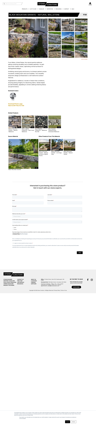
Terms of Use (64, 290)
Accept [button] (67, 421)
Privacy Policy (57, 290)
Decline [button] (73, 421)
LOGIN (90, 4)
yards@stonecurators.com (53, 285)
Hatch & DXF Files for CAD (16, 105)
